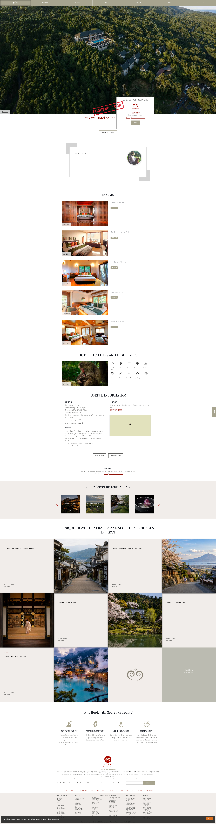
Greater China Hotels (79, 798)
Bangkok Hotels (112, 803)
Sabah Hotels (112, 802)
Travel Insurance (116, 455)
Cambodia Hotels (78, 797)
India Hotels (77, 799)
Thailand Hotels (78, 813)
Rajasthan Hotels (95, 807)
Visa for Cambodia (147, 798)
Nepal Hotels (77, 807)
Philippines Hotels (79, 808)
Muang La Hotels (112, 800)
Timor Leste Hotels (79, 814)
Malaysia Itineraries (130, 807)
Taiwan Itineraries (130, 814)
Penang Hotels (112, 801)
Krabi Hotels (111, 806)
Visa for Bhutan (146, 797)
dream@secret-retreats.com (135, 118)
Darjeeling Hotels (95, 802)
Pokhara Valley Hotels (113, 810)
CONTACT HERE (116, 410)
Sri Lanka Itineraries (130, 813)
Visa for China (146, 799)
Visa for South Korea (147, 812)
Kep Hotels (94, 797)
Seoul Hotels (111, 812)
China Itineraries (129, 799)
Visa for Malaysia (147, 805)
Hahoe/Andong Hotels (113, 811)
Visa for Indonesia (147, 802)
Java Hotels (94, 809)
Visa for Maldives (147, 807)
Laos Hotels (77, 803)
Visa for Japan (99, 455)
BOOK (135, 122)
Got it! (209, 818)
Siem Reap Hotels (96, 798)
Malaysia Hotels (78, 804)
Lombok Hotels (95, 811)
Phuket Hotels (112, 807)
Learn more (55, 819)
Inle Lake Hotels (112, 809)
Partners (59, 799)
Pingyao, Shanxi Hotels (97, 799)
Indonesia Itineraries (130, 803)
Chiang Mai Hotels (113, 805)
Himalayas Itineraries (130, 800)
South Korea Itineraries (131, 812)
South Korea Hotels (79, 809)
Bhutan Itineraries (130, 797)
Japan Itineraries (129, 804)
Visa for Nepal (146, 809)
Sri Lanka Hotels (78, 811)
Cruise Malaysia (60, 812)
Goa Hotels (94, 803)
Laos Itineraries (129, 805)
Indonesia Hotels (78, 800)
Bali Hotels (94, 808)
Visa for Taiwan (146, 814)
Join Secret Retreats (78, 791)
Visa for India (146, 800)
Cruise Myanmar (61, 814)
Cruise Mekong (60, 811)
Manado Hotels (95, 812)
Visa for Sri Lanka (147, 813)
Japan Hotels (77, 802)
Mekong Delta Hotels (113, 815)
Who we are (60, 797)
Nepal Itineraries (129, 809)
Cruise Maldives (61, 813)
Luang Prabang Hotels (114, 798)
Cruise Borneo (60, 809)
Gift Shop (59, 800)
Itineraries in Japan (108, 132)
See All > (114, 383)
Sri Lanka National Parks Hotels (116, 814)
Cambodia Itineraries (130, 798)
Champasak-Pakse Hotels (114, 797)
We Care (139, 791)
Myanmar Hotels (78, 805)
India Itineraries (129, 802)
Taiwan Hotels (78, 812)
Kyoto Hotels (94, 814)
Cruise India (60, 807)
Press (65, 791)
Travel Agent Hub (116, 791)
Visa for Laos (146, 804)
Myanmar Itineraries (130, 808)
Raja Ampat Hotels (96, 813)
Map (58, 802)
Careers (129, 791)
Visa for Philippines (147, 811)
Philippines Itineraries (131, 811)
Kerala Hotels (95, 804)
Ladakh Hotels (95, 806)
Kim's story (59, 798)
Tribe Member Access (98, 791)
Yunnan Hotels (95, 801)
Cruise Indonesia (61, 808)
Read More (114, 208)
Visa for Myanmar (147, 808)
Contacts (149, 791)
